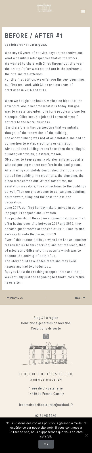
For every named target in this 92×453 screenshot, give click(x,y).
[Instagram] (46, 336)
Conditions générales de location (46, 323)
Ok (46, 444)
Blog (37, 318)
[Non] (86, 435)
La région (51, 318)
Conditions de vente (46, 328)
